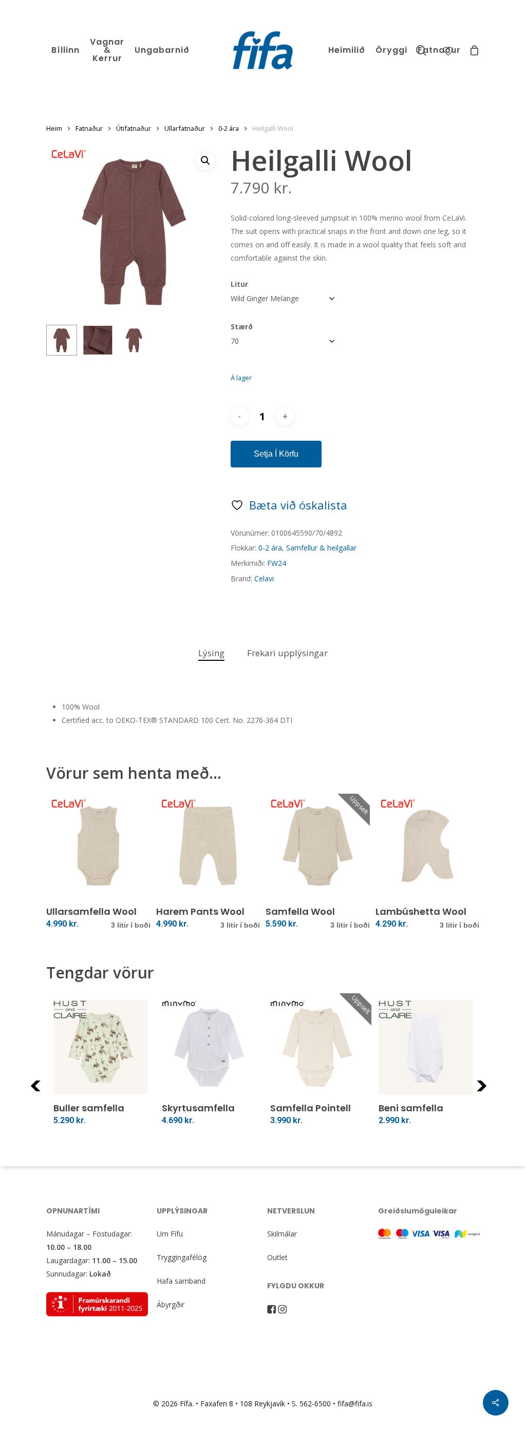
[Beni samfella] (426, 1047)
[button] (205, 160)
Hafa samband (181, 1281)
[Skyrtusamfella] (209, 1047)
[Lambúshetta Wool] (427, 846)
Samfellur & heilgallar (321, 548)
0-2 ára (228, 128)
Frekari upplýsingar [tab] (287, 653)
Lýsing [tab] (211, 653)
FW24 (276, 563)
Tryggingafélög (181, 1257)
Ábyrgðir (170, 1304)
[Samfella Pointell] (317, 1047)
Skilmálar (282, 1234)
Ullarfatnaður (184, 128)
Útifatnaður (133, 128)
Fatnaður (89, 128)
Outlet (277, 1257)
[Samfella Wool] (318, 846)
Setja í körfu (276, 453)
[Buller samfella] (100, 1047)
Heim (54, 128)
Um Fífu (170, 1234)
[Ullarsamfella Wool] (98, 846)
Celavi (264, 578)
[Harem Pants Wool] (208, 846)
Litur (239, 284)
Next (495, 1092)
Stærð (242, 326)
